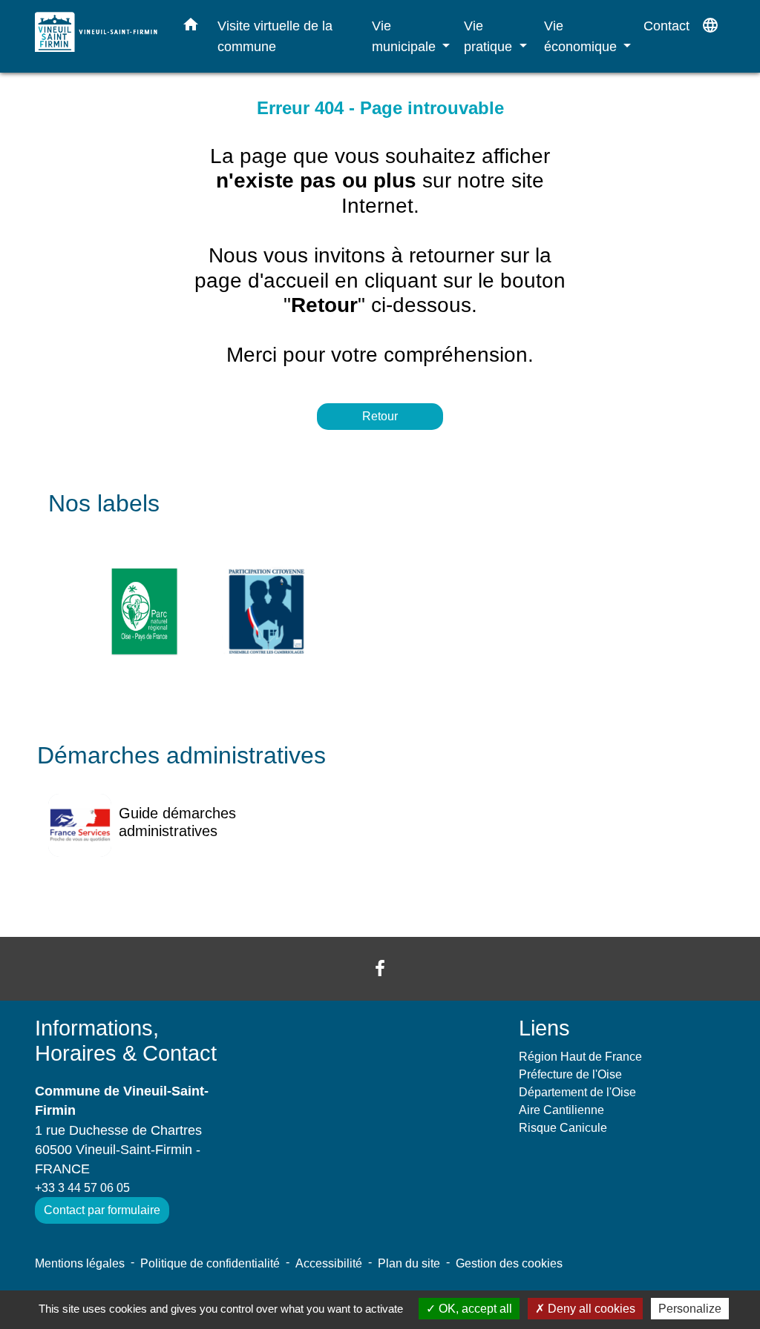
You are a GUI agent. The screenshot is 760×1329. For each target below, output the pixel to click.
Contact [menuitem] (666, 25)
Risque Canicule (563, 1127)
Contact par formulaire (102, 1210)
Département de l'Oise (577, 1092)
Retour (380, 416)
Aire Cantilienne (561, 1110)
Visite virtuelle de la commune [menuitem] (274, 36)
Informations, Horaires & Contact (126, 1041)
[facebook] (380, 968)
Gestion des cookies (509, 1263)
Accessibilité (328, 1263)
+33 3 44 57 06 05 (82, 1187)
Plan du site (409, 1263)
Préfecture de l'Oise (570, 1074)
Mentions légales (80, 1263)
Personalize (689, 1308)
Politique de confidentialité (210, 1263)
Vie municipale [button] (405, 36)
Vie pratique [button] (490, 36)
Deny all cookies (590, 1308)
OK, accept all (474, 1308)
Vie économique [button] (582, 36)
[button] (191, 27)
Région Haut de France (580, 1056)
